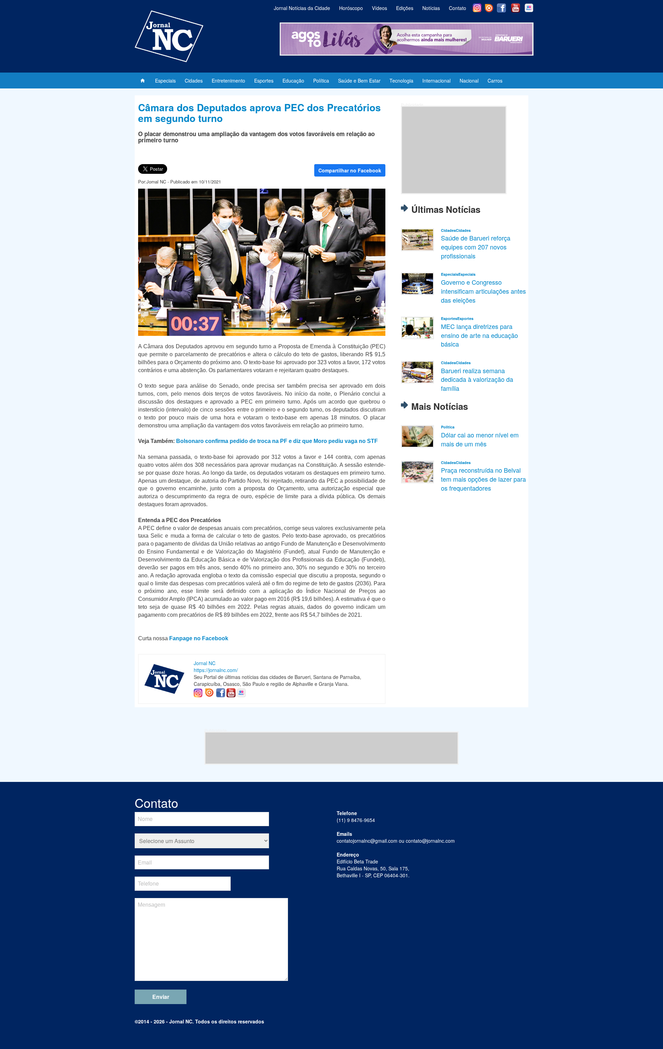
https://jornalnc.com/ (216, 670)
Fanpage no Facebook (198, 638)
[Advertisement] (454, 150)
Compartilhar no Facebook (349, 170)
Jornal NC (204, 663)
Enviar (160, 997)
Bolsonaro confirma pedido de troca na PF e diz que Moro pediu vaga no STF (277, 441)
